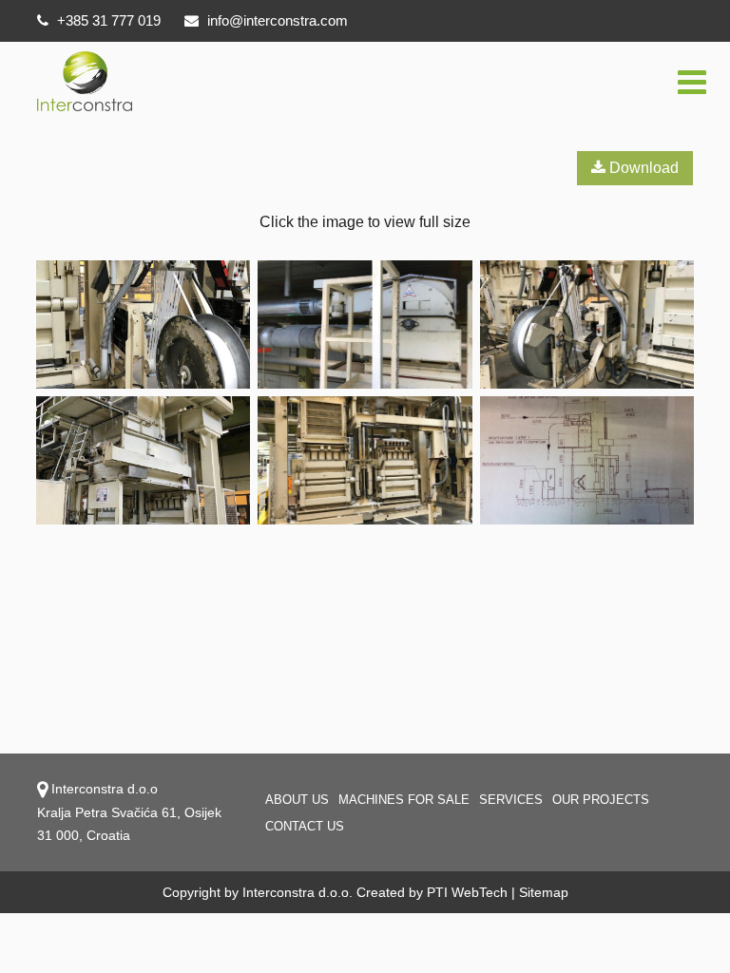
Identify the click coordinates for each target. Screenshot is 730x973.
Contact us (304, 826)
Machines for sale (404, 799)
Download (642, 168)
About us (297, 799)
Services (511, 799)
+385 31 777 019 (107, 20)
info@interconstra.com (277, 20)
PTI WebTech (467, 892)
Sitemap (543, 892)
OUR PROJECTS (600, 799)
